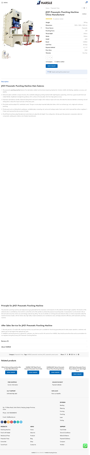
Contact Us (33, 445)
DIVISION (62, 402)
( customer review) (58, 19)
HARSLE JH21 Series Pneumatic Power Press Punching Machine (55, 368)
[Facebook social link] (65, 354)
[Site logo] (44, 2)
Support (62, 426)
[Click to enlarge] (5, 45)
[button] (3, 28)
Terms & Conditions (65, 432)
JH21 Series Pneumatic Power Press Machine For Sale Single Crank (77, 368)
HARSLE (84, 14)
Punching (62, 414)
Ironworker (3, 441)
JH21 (44, 354)
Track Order (63, 430)
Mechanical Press (5, 435)
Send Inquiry (52, 66)
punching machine (15, 90)
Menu (32, 426)
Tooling (62, 420)
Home (47, 8)
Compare (62, 441)
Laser (61, 417)
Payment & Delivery (65, 438)
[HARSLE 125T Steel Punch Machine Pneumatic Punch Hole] (33, 365)
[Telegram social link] (78, 354)
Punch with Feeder (5, 432)
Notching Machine (5, 430)
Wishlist (62, 445)
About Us (32, 432)
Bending (62, 405)
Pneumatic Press (55, 8)
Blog (31, 438)
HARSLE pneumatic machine (34, 354)
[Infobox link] (22, 384)
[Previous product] (82, 8)
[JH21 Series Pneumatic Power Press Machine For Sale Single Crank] (77, 365)
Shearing (62, 408)
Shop (31, 441)
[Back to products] (84, 8)
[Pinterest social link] (72, 354)
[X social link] (67, 354)
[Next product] (86, 8)
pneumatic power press (52, 354)
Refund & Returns (64, 435)
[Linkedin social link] (74, 354)
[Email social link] (70, 354)
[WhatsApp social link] (76, 354)
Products (4, 426)
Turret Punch (4, 445)
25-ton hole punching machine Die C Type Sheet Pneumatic (11, 368)
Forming (62, 411)
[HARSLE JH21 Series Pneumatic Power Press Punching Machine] (55, 365)
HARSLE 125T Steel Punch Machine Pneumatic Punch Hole (33, 368)
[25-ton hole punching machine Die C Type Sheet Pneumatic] (11, 365)
